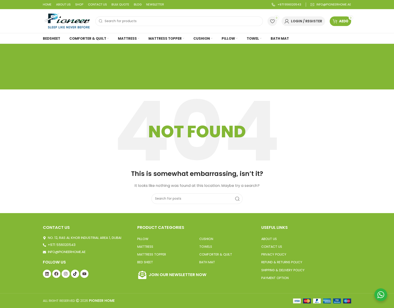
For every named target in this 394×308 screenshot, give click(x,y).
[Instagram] (66, 274)
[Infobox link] (286, 5)
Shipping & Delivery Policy (283, 270)
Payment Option (275, 278)
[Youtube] (84, 274)
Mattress (145, 246)
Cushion (206, 239)
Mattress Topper (151, 254)
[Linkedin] (47, 274)
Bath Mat (207, 262)
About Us (269, 239)
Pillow (142, 239)
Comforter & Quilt (215, 254)
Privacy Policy (273, 254)
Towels (205, 246)
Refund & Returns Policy (281, 262)
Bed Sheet (145, 262)
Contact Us (271, 246)
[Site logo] (67, 20)
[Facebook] (56, 274)
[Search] (237, 198)
